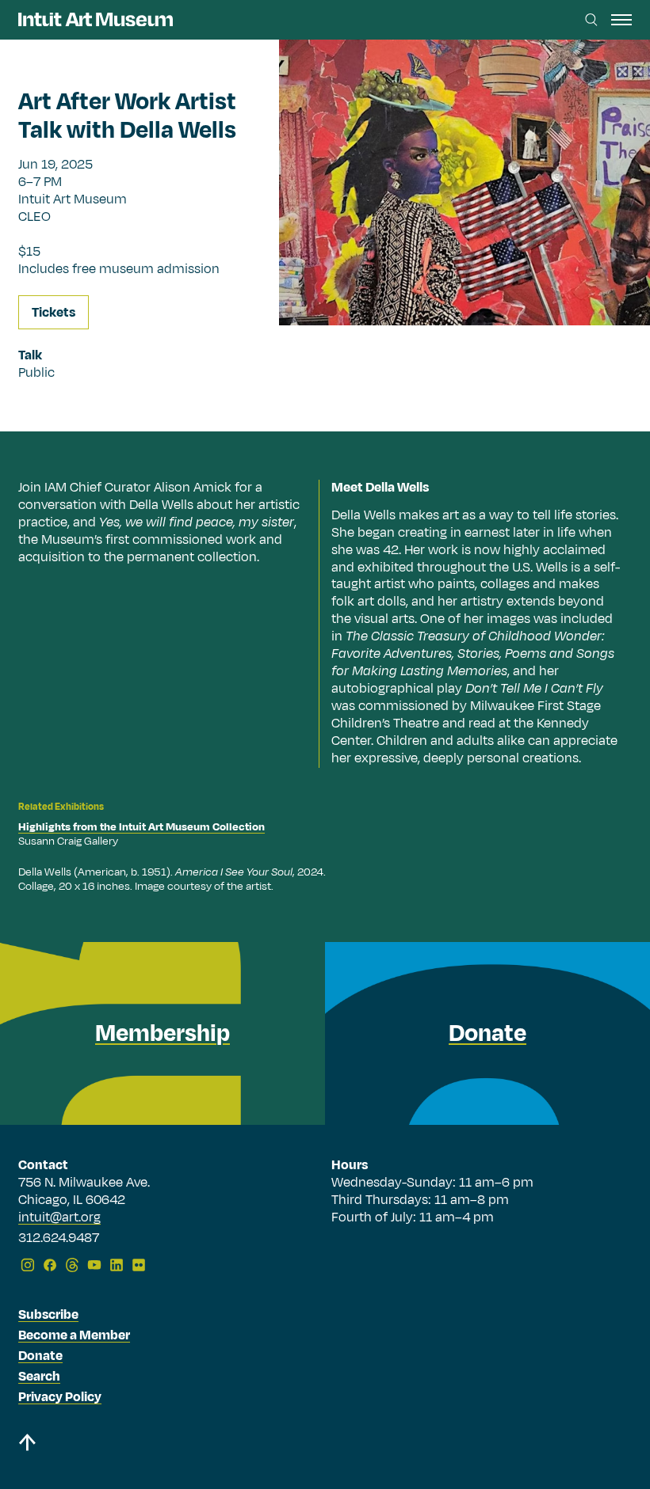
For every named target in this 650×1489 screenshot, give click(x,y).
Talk (30, 355)
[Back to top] (27, 1445)
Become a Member (74, 1335)
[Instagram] (28, 1265)
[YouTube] (94, 1265)
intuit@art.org (59, 1217)
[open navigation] (621, 19)
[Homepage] (95, 19)
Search (39, 1376)
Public (36, 372)
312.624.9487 (58, 1239)
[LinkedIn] (116, 1265)
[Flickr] (139, 1265)
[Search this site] (591, 19)
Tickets (53, 312)
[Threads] (72, 1265)
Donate (40, 1356)
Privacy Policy (59, 1397)
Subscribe (48, 1314)
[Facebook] (50, 1265)
